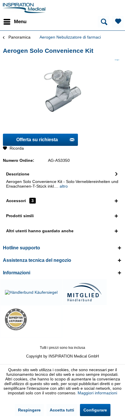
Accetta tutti (62, 410)
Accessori (20, 200)
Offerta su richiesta (37, 139)
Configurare (95, 410)
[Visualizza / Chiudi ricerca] (103, 22)
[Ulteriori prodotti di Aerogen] (117, 60)
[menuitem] (14, 22)
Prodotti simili (20, 215)
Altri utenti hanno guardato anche (40, 230)
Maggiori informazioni (97, 393)
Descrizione (17, 174)
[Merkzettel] (118, 22)
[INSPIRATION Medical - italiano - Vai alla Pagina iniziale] (24, 8)
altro (63, 186)
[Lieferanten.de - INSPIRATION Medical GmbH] (31, 319)
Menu (20, 21)
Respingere (29, 410)
